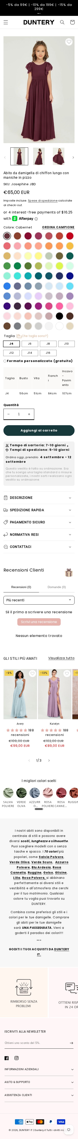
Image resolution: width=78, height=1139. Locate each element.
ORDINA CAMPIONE (58, 227)
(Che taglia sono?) (32, 336)
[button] (38, 13)
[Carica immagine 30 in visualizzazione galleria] (58, 156)
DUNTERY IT (25, 1130)
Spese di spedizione (43, 200)
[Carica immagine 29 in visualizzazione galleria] (39, 156)
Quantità (11, 405)
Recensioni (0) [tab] (21, 587)
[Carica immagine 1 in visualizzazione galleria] (19, 156)
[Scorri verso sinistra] (5, 157)
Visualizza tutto (61, 658)
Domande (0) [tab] (57, 587)
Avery (20, 723)
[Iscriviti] (71, 1043)
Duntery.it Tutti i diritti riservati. (52, 1130)
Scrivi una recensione (39, 621)
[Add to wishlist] (68, 41)
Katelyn (55, 723)
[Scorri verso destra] (73, 157)
